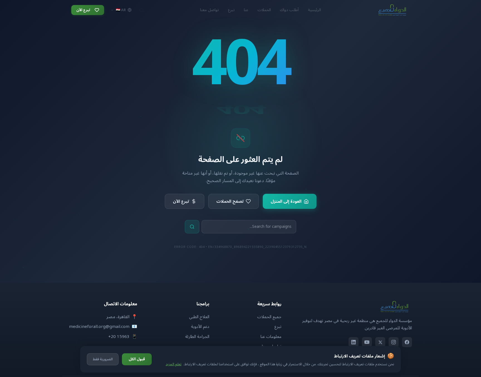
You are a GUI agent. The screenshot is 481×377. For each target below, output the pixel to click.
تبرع (277, 326)
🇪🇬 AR (121, 10)
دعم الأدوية (200, 326)
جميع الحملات (269, 316)
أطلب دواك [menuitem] (289, 10)
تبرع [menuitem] (231, 10)
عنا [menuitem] (246, 10)
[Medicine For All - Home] (392, 10)
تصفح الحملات (230, 201)
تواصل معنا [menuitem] (209, 10)
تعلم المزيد (173, 364)
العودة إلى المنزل (286, 201)
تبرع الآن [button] (83, 10)
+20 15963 (118, 336)
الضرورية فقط (103, 359)
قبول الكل (137, 359)
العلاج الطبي (199, 316)
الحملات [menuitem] (264, 10)
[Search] (141, 10)
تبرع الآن (181, 201)
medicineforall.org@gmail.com (99, 326)
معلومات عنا (271, 336)
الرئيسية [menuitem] (314, 10)
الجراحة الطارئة (197, 336)
